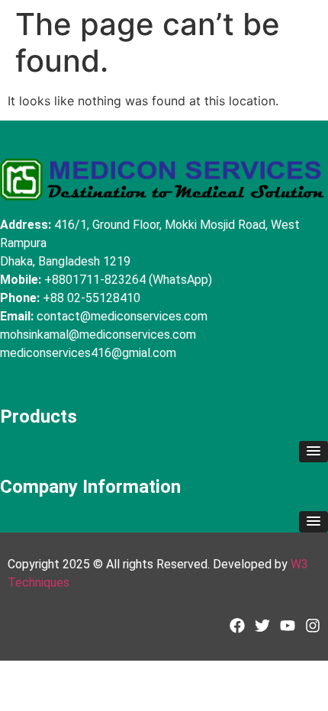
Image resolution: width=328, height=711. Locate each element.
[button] (313, 451)
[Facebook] (237, 625)
